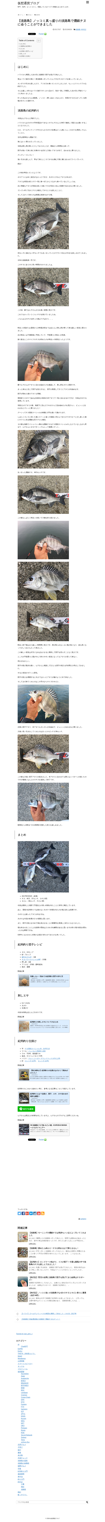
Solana (23, 1437)
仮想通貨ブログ (28, 3)
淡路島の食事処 (23, 1463)
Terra (23, 1440)
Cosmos (24, 1395)
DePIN (20, 1349)
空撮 (19, 1468)
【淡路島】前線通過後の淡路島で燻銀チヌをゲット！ (40, 1319)
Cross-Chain (25, 1397)
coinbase (24, 1392)
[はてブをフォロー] (31, 1213)
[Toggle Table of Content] (37, 40)
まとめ (22, 48)
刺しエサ (23, 53)
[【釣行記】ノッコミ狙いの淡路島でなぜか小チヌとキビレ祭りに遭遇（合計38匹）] (23, 1297)
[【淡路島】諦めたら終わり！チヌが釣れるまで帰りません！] (23, 1252)
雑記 (19, 1492)
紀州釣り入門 (23, 1471)
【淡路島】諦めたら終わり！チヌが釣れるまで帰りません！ (54, 1248)
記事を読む (32, 1244)
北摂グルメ (22, 1444)
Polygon (24, 1428)
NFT (22, 1423)
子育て (20, 1447)
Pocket (41, 34)
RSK (23, 1433)
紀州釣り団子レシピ (26, 51)
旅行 (19, 1450)
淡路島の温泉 (23, 1460)
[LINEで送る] (45, 34)
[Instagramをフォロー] (35, 1213)
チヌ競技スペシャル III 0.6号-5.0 (37, 1049)
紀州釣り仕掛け (25, 56)
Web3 (20, 1356)
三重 (22, 1484)
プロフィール (23, 1369)
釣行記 (83, 29)
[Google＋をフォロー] (27, 1213)
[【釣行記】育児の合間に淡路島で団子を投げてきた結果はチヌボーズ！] (23, 1281)
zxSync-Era (25, 1442)
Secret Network (26, 1435)
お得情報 (21, 1361)
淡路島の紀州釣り (26, 46)
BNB (23, 1388)
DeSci (20, 1351)
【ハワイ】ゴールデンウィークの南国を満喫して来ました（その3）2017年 (48, 1313)
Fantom (24, 1404)
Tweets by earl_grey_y (24, 1334)
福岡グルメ (22, 1466)
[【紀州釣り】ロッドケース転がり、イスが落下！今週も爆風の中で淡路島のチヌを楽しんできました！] (23, 1266)
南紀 (22, 1487)
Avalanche (25, 1378)
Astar (23, 1376)
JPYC (23, 1414)
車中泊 (20, 1476)
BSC (23, 1390)
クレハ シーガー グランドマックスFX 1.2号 (44, 1058)
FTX (22, 1407)
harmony (24, 1409)
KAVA (23, 1416)
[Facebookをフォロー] (23, 1213)
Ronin (23, 1430)
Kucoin (23, 1418)
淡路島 (78, 29)
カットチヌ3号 (30, 1061)
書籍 (19, 1452)
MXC (23, 1421)
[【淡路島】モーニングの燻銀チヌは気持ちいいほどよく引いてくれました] (23, 1237)
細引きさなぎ (27, 957)
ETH (22, 1402)
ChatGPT (24, 1346)
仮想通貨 (21, 1372)
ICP (22, 1411)
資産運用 (21, 1474)
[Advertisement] (52, 1164)
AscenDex (25, 1374)
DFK (22, 1400)
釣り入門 (21, 1479)
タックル (21, 1366)
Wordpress (22, 1358)
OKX (23, 1425)
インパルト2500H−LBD (37, 1051)
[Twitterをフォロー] (19, 1213)
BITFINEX (25, 1385)
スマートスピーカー (25, 1364)
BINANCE (25, 1383)
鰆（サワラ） (23, 1495)
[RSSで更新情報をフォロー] (42, 1213)
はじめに (23, 44)
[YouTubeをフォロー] (39, 1213)
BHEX (23, 1381)
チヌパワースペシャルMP (31, 959)
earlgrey (83, 1219)
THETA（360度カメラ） (27, 1353)
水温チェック (23, 1458)
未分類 (20, 1455)
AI (18, 1344)
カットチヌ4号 (43, 1061)
